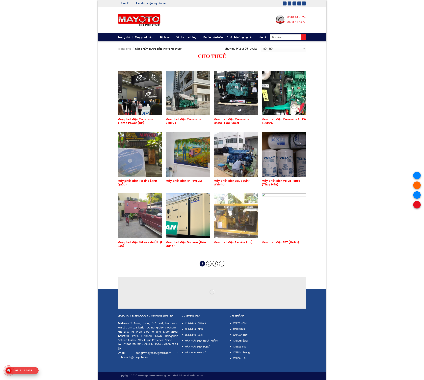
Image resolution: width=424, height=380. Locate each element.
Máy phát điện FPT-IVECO (184, 181)
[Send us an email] (299, 3)
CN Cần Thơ (240, 335)
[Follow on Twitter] (294, 3)
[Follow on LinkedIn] (304, 3)
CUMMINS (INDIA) (195, 329)
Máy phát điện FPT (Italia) (280, 242)
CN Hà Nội (239, 329)
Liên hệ (262, 37)
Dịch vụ (165, 37)
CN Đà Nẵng (240, 340)
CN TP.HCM (239, 323)
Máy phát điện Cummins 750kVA (183, 121)
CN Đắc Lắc (239, 358)
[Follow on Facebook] (285, 3)
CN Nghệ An (240, 346)
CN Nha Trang (241, 352)
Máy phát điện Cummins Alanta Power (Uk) (135, 121)
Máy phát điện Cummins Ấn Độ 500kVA (284, 121)
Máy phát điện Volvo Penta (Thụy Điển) (281, 182)
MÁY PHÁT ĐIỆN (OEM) (198, 346)
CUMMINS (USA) (194, 335)
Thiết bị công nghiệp (240, 37)
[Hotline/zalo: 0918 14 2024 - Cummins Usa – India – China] (139, 20)
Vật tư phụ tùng (186, 37)
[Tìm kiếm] (303, 37)
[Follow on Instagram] (289, 3)
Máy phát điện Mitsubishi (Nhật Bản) (140, 244)
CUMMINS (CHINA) (195, 323)
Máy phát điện (144, 37)
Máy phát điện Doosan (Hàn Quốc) (186, 244)
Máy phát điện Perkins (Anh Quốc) (137, 182)
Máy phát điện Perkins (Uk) (233, 242)
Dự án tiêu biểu (213, 37)
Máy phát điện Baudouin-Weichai (232, 182)
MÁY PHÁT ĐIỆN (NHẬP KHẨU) (201, 340)
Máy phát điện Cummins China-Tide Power (231, 121)
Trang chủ (124, 37)
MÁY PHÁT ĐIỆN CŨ (196, 352)
